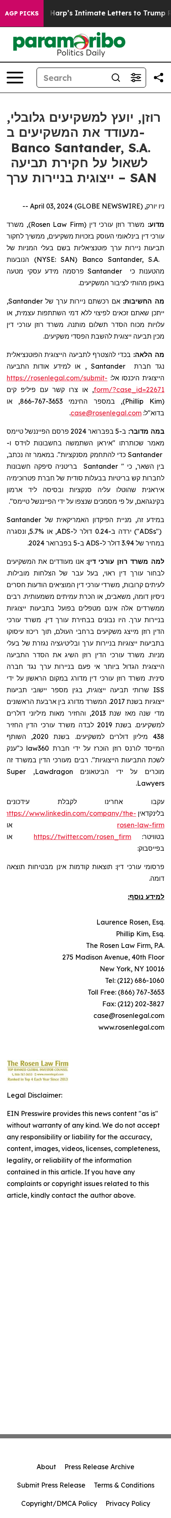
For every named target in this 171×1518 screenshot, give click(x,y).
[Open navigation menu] (15, 77)
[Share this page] (158, 77)
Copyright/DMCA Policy (59, 1503)
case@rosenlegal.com (106, 413)
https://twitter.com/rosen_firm (82, 836)
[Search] (116, 77)
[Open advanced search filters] (136, 77)
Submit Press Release (51, 1485)
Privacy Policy (127, 1503)
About (46, 1467)
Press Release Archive (99, 1467)
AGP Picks (22, 13)
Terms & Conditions (124, 1485)
